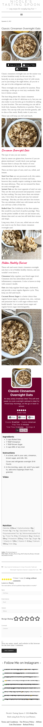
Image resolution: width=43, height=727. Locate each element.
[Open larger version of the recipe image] (21, 377)
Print (13, 417)
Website (4, 608)
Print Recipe (22, 69)
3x (26, 430)
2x (21, 430)
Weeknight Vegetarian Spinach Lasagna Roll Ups (24, 569)
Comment (4, 625)
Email (23, 417)
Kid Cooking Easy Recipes (27, 553)
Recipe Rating (7, 619)
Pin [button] (32, 417)
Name (3, 590)
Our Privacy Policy (27, 722)
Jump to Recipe (14, 65)
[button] (18, 410)
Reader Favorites (8, 555)
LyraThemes (30, 717)
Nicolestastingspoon (11, 552)
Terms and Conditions (9, 722)
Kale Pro (33, 713)
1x (17, 430)
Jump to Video (30, 65)
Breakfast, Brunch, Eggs (15, 553)
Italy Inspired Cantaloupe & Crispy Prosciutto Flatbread (21, 567)
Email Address (5, 599)
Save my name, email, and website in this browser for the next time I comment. (21, 644)
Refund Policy (28, 724)
